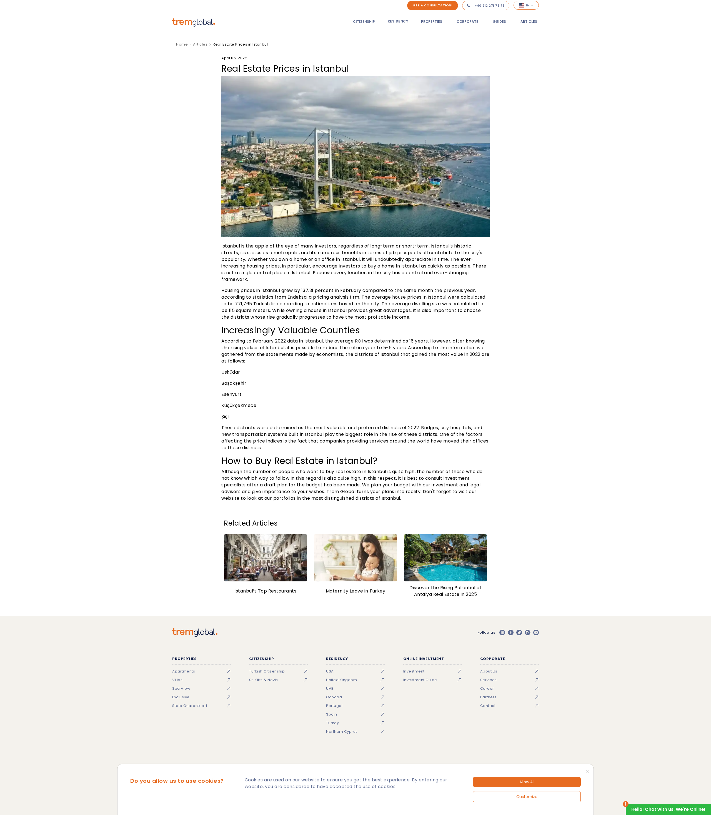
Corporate (467, 21)
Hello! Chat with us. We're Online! (668, 809)
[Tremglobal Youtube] (536, 632)
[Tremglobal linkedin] (502, 632)
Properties (431, 21)
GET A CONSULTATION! (433, 5)
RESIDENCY (398, 21)
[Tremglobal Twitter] (519, 632)
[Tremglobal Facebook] (511, 632)
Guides (499, 21)
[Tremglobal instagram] (527, 632)
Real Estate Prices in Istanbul (240, 44)
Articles (528, 21)
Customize (526, 796)
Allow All (526, 782)
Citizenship (364, 21)
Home (182, 44)
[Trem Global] (194, 632)
